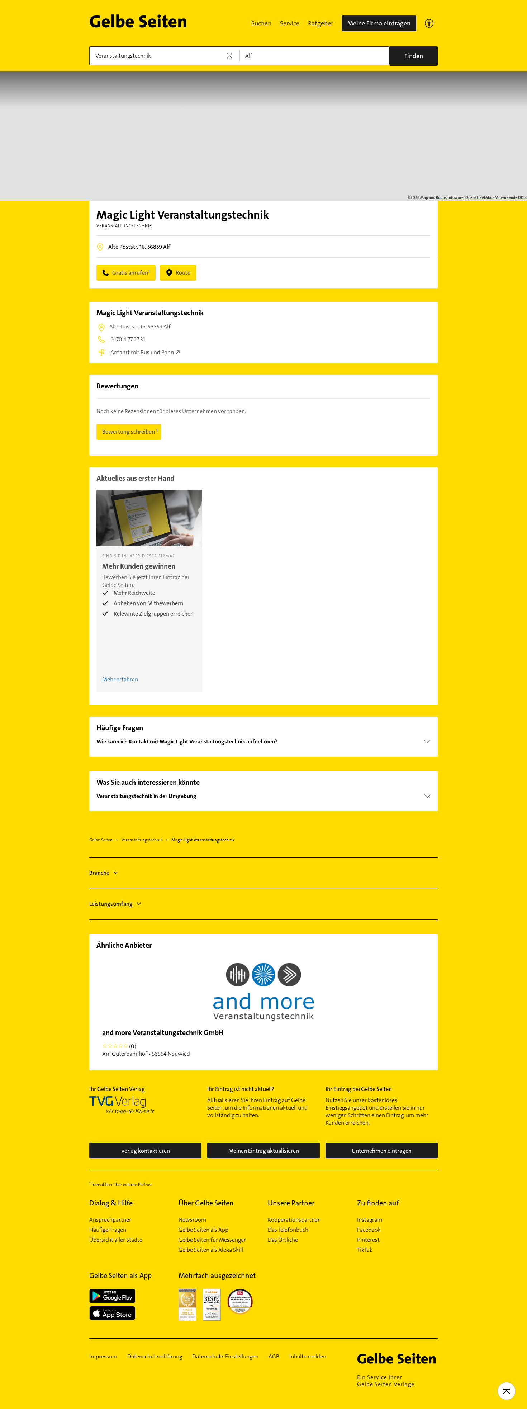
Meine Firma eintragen (378, 23)
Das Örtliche (283, 1240)
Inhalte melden (307, 1356)
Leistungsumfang (111, 904)
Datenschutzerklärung (154, 1356)
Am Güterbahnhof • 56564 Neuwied (163, 1043)
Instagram (369, 1219)
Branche (99, 873)
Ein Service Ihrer (385, 1380)
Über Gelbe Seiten (206, 1203)
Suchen (261, 23)
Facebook (369, 1229)
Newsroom (192, 1219)
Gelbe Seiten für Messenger (212, 1240)
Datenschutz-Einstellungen (225, 1356)
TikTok (364, 1250)
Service (289, 23)
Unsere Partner (291, 1203)
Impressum (103, 1356)
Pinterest (368, 1240)
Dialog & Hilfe (111, 1203)
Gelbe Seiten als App (203, 1229)
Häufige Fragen (107, 1229)
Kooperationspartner (294, 1219)
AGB (274, 1356)
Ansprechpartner (110, 1219)
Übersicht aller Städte (115, 1240)
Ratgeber (320, 23)
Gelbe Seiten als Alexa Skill (211, 1250)
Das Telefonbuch (288, 1229)
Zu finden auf (378, 1203)
